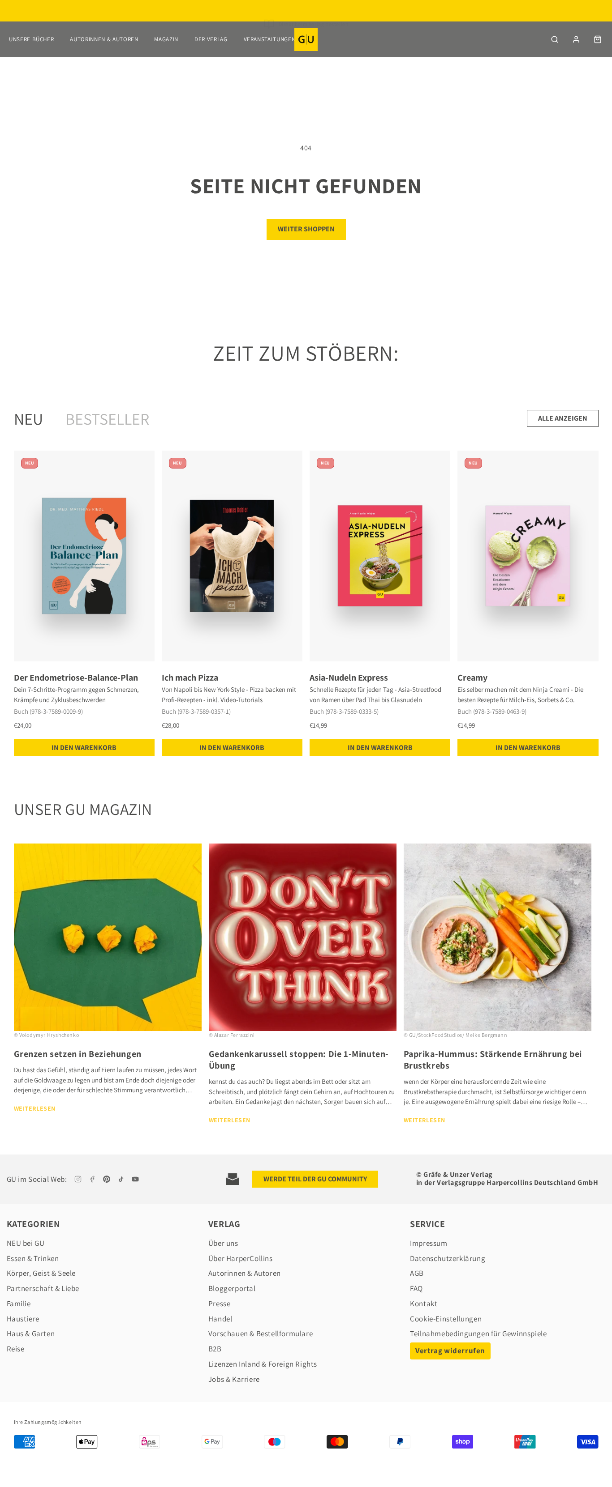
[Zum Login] (576, 39)
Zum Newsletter (313, 22)
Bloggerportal (232, 1288)
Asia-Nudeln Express (349, 677)
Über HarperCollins (240, 1258)
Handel (220, 1319)
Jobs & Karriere (234, 1379)
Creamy (472, 677)
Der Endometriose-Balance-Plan (76, 677)
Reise (16, 1349)
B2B (215, 1349)
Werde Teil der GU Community (315, 1179)
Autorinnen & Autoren (104, 39)
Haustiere (23, 1319)
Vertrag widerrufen (450, 1350)
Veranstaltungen (270, 39)
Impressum (428, 1243)
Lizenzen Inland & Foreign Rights (262, 1364)
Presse (219, 1303)
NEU (28, 418)
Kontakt (423, 1303)
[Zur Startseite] (306, 39)
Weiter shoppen (306, 229)
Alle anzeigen (562, 418)
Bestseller (107, 418)
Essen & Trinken (33, 1258)
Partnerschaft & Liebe (43, 1288)
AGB (417, 1273)
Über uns (223, 1243)
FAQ (416, 1288)
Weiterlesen (35, 1108)
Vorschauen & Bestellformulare (260, 1333)
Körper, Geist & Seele (41, 1273)
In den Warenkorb (84, 747)
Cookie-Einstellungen (446, 1319)
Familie (19, 1303)
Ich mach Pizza (190, 677)
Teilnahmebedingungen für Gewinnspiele (478, 1333)
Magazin (166, 39)
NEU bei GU (26, 1243)
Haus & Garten (31, 1333)
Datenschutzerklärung (447, 1258)
